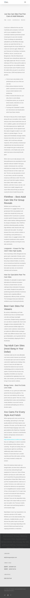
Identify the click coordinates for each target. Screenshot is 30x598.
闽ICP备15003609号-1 (9, 590)
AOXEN (9, 20)
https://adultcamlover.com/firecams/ (13, 439)
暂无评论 (23, 20)
